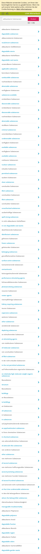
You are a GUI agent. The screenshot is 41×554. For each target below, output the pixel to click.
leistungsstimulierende (10, 273)
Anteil (13, 520)
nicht (5, 221)
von (3, 343)
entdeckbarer (6, 108)
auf (3, 369)
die (8, 493)
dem (5, 493)
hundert (15, 476)
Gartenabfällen (16, 546)
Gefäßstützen (16, 47)
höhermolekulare (10, 369)
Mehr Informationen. (24, 9)
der (4, 361)
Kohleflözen (15, 55)
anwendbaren (7, 64)
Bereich (13, 528)
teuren (4, 308)
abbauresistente (8, 38)
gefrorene (5, 239)
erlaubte (5, 169)
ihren (5, 432)
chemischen (12, 432)
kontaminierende (8, 265)
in (2, 221)
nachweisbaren (7, 82)
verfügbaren (6, 90)
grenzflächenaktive (9, 256)
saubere (5, 178)
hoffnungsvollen (18, 467)
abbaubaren (6, 29)
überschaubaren (8, 502)
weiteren (5, 317)
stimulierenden (9, 334)
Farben (13, 537)
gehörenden (6, 247)
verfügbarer (6, 151)
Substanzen (15, 29)
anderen (8, 450)
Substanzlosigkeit (20, 502)
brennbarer (6, 73)
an (3, 334)
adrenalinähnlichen (12, 441)
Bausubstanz (6, 380)
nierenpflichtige (7, 300)
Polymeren (15, 511)
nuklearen (5, 160)
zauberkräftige (7, 212)
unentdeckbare (7, 134)
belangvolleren (15, 493)
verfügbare (6, 143)
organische (21, 369)
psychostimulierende (12, 424)
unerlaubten (6, 195)
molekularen (9, 343)
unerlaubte (6, 186)
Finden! (33, 19)
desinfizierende (7, 230)
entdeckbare (6, 99)
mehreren (8, 458)
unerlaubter (6, 204)
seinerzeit (8, 485)
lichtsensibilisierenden (10, 282)
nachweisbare (7, 116)
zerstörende (6, 326)
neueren (5, 291)
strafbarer (5, 125)
